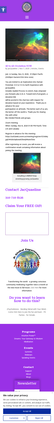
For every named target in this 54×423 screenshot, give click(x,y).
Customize (13, 418)
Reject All (39, 418)
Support (28, 371)
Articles (34, 68)
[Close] (52, 392)
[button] (3, 9)
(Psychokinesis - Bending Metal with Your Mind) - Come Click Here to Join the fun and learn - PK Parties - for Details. (27, 312)
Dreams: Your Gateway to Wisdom (28, 338)
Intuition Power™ (28, 335)
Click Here (35, 287)
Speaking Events (28, 357)
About (28, 374)
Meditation (28, 341)
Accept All (27, 411)
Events (41, 68)
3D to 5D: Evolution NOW (18, 66)
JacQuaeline (12, 68)
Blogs (28, 377)
